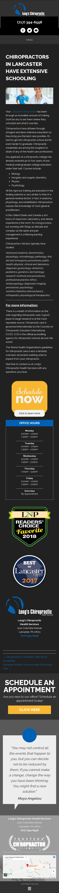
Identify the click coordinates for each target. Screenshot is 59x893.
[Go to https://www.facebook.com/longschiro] (22, 31)
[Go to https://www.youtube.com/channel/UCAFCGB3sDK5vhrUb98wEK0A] (36, 31)
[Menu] (29, 889)
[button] (29, 710)
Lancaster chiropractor (23, 111)
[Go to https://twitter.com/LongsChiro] (29, 31)
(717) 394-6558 (29, 22)
